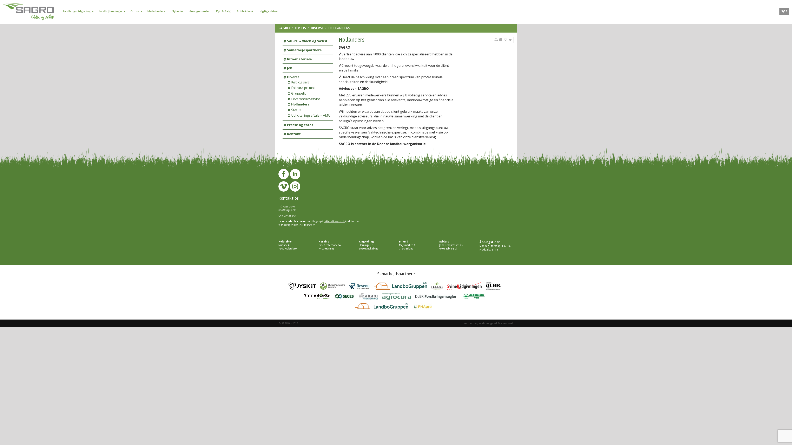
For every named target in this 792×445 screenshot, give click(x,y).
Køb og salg (300, 82)
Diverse (317, 28)
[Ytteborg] (318, 297)
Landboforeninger (110, 11)
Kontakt (294, 134)
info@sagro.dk (287, 210)
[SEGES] (346, 297)
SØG (784, 11)
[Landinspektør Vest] (475, 297)
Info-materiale (299, 59)
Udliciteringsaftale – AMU (311, 115)
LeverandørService (305, 99)
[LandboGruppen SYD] (383, 308)
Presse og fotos (300, 125)
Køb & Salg (223, 11)
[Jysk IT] (304, 287)
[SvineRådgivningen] (466, 287)
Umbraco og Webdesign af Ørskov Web (488, 323)
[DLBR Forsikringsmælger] (438, 297)
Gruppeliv (298, 93)
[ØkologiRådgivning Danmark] (334, 287)
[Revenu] (361, 287)
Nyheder (177, 11)
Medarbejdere (156, 11)
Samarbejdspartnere (304, 50)
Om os (135, 11)
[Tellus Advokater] (439, 287)
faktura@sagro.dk (334, 221)
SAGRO (284, 28)
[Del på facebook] (501, 39)
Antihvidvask (245, 11)
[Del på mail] (505, 39)
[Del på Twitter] (510, 39)
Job (289, 68)
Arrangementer (199, 11)
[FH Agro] (424, 308)
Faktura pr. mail (303, 87)
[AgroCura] (398, 297)
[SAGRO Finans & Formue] (370, 297)
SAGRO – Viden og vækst (307, 41)
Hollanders (300, 104)
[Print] (496, 39)
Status (296, 110)
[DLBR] (495, 287)
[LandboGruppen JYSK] (402, 287)
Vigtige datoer (269, 11)
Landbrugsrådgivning (77, 11)
